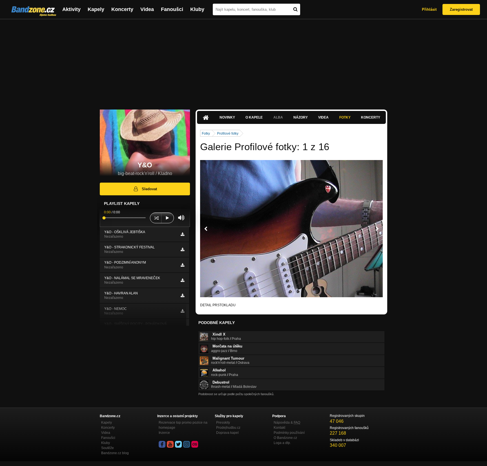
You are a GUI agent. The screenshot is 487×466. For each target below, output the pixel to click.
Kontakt (279, 428)
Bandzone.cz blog (115, 453)
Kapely (96, 9)
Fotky (345, 117)
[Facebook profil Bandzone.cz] (162, 444)
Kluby (197, 9)
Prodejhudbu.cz (228, 428)
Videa (147, 9)
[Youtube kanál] (170, 444)
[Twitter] (178, 444)
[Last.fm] (194, 444)
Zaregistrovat (461, 9)
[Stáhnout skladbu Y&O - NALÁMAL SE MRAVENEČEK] (182, 280)
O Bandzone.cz (285, 438)
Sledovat (149, 189)
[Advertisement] (243, 61)
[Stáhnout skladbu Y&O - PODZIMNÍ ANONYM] (182, 265)
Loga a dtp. (282, 443)
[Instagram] (186, 444)
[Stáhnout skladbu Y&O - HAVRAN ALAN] (182, 295)
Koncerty (122, 9)
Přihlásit (429, 9)
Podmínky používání (289, 433)
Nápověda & (287, 423)
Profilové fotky (227, 133)
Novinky (227, 117)
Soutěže (107, 448)
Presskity (223, 423)
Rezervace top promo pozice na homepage (183, 425)
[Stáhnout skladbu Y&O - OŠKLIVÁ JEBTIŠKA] (182, 234)
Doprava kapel (227, 433)
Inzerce (164, 433)
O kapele (254, 117)
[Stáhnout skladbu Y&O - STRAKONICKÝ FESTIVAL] (182, 249)
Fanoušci (172, 9)
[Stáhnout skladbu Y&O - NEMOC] (182, 311)
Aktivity (71, 9)
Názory (300, 117)
